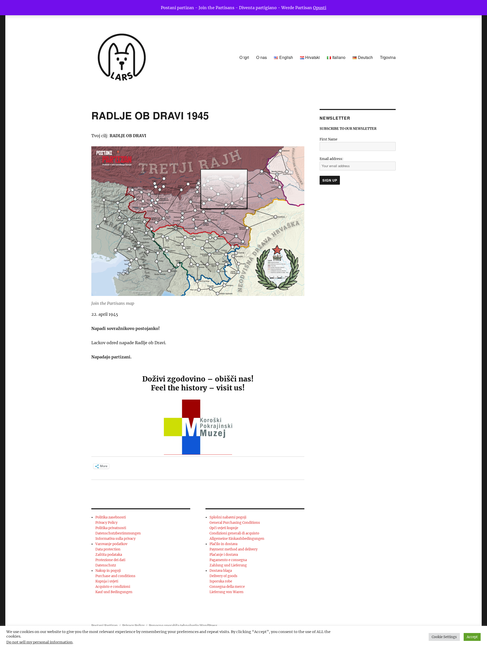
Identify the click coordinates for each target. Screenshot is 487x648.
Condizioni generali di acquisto (234, 533)
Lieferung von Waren (227, 592)
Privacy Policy (106, 522)
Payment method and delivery (233, 549)
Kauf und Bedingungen (113, 592)
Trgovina (388, 57)
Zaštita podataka (108, 554)
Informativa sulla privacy (115, 538)
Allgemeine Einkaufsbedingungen (237, 538)
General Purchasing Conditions (235, 522)
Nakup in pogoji (108, 570)
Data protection (107, 549)
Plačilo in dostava (223, 544)
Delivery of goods (223, 576)
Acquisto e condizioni (112, 586)
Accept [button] (472, 637)
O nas (261, 57)
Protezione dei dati (110, 560)
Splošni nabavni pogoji (228, 517)
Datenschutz (105, 565)
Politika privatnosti (110, 528)
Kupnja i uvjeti (106, 581)
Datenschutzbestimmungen (118, 533)
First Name (328, 139)
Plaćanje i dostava (224, 554)
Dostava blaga (221, 570)
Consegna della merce (227, 586)
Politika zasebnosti (110, 517)
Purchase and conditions (115, 576)
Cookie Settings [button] (444, 637)
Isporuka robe (221, 581)
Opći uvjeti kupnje (224, 528)
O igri (244, 57)
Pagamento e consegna (228, 560)
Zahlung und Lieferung (228, 565)
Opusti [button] (319, 7)
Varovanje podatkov (111, 544)
